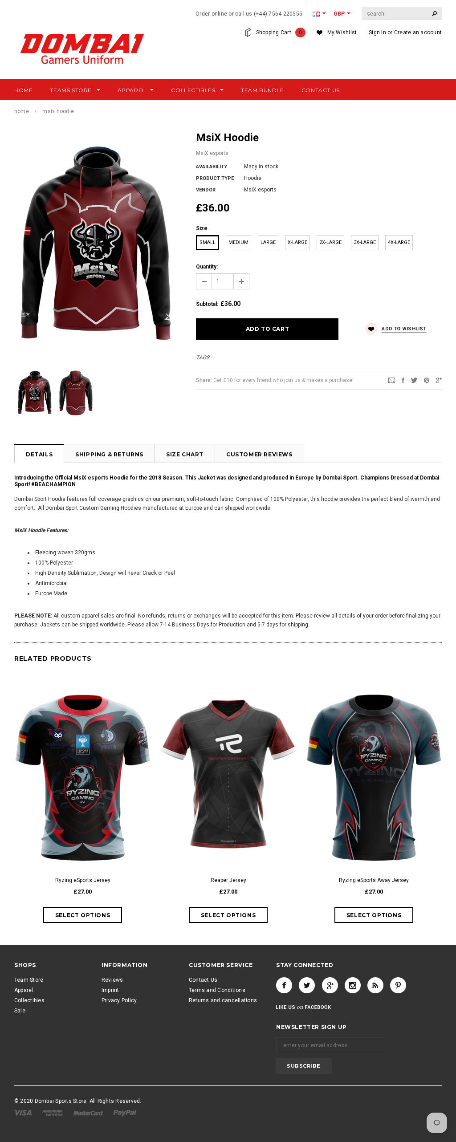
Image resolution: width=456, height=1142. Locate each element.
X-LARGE (297, 242)
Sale (19, 1011)
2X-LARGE (330, 242)
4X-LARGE (399, 242)
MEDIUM (238, 242)
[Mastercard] (88, 1112)
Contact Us (203, 980)
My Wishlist (342, 32)
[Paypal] (125, 1112)
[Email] (391, 380)
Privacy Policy (119, 1000)
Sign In (377, 32)
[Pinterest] (426, 380)
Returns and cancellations (223, 1000)
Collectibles (29, 1000)
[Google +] (330, 985)
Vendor (206, 190)
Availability (211, 167)
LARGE (268, 242)
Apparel (23, 990)
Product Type (215, 178)
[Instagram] (353, 985)
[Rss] (375, 985)
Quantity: (207, 267)
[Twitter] (414, 380)
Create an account (418, 32)
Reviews (112, 980)
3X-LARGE (365, 242)
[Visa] (23, 1112)
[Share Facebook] (403, 380)
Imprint (110, 990)
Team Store (28, 980)
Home (21, 111)
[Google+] (439, 380)
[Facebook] (284, 985)
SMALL (208, 242)
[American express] (53, 1112)
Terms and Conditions (217, 990)
